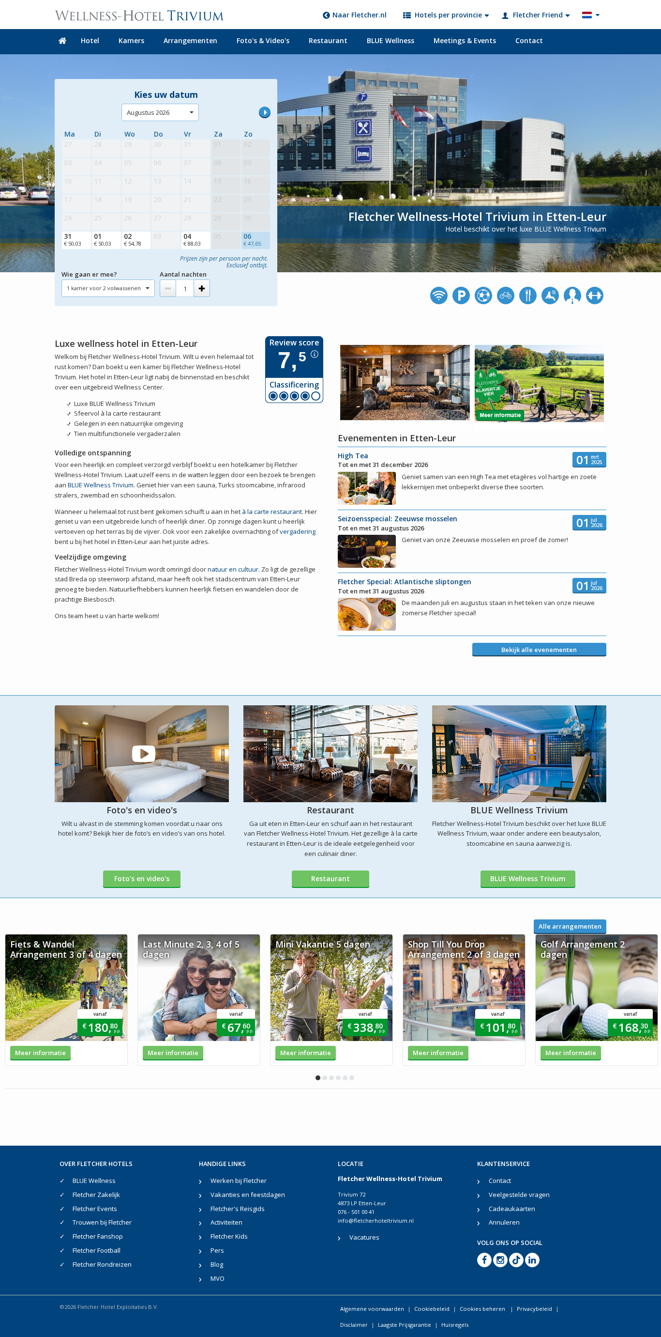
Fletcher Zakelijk (96, 1194)
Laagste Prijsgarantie (404, 1324)
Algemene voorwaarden (372, 1308)
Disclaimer (354, 1324)
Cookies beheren (483, 1308)
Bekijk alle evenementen (539, 649)
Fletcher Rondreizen (102, 1264)
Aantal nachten (183, 274)
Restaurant (328, 40)
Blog (216, 1264)
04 (192, 239)
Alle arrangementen (570, 926)
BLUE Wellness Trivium (101, 485)
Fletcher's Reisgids (237, 1208)
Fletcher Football (96, 1250)
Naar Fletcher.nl (359, 14)
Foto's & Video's (263, 40)
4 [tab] (338, 1077)
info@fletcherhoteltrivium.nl (376, 1220)
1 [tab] (317, 1077)
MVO (217, 1278)
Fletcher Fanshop (98, 1236)
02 (132, 239)
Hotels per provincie (448, 14)
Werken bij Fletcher (238, 1180)
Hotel (90, 40)
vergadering (297, 531)
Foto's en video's (141, 878)
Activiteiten (226, 1222)
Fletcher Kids (229, 1236)
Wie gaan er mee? (89, 274)
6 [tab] (351, 1077)
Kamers (131, 40)
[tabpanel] (66, 1000)
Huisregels (454, 1324)
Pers (217, 1250)
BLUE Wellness (390, 40)
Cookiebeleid (432, 1308)
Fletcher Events (95, 1208)
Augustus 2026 (148, 112)
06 (252, 239)
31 (72, 239)
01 (102, 239)
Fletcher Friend (538, 14)
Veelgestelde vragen (519, 1194)
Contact (529, 40)
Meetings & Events (465, 40)
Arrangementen (190, 40)
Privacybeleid (534, 1308)
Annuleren (504, 1222)
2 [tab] (324, 1077)
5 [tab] (345, 1077)
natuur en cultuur (233, 569)
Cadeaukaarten (512, 1208)
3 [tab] (331, 1077)
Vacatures (364, 1237)
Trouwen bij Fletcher (102, 1222)
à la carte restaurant (272, 511)
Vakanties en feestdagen (247, 1194)
